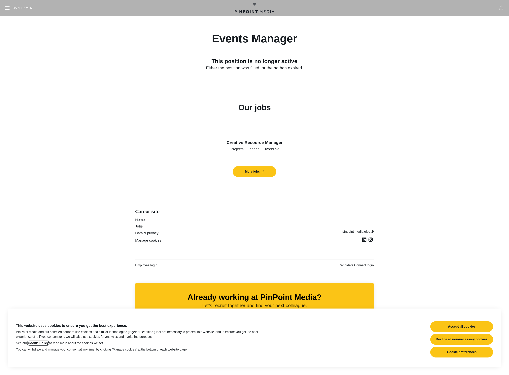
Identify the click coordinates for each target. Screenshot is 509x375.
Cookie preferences (462, 352)
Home (140, 220)
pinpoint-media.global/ (358, 231)
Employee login (146, 265)
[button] (501, 8)
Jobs (139, 226)
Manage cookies (148, 240)
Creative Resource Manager (255, 142)
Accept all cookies (462, 326)
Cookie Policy (38, 343)
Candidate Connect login (356, 265)
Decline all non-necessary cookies (462, 339)
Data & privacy (146, 233)
